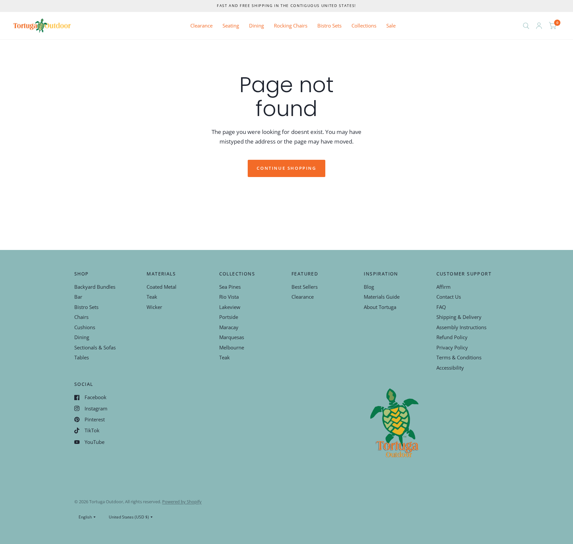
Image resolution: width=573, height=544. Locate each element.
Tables (81, 357)
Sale (391, 25)
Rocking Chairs (290, 25)
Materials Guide (382, 296)
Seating (231, 25)
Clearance (201, 25)
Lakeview (229, 307)
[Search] (526, 25)
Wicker (154, 307)
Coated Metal (161, 286)
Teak (152, 296)
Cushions (84, 327)
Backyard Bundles (94, 286)
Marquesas (231, 337)
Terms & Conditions (458, 357)
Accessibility (450, 367)
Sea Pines (230, 286)
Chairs (81, 317)
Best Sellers (304, 286)
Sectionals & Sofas (95, 347)
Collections (363, 25)
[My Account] (539, 25)
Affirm (443, 286)
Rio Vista (229, 296)
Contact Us (448, 296)
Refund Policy (452, 337)
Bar (78, 296)
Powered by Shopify (182, 502)
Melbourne (231, 347)
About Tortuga (380, 307)
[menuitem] (201, 25)
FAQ (441, 307)
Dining (256, 25)
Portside (228, 317)
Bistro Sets (329, 25)
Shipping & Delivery (458, 317)
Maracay (228, 327)
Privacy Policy (452, 347)
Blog (369, 286)
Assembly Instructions (461, 327)
